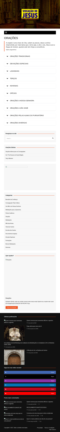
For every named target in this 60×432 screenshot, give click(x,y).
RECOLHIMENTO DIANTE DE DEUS (36, 407)
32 (42, 415)
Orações (8, 216)
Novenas (8, 247)
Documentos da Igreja (11, 233)
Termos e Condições (49, 427)
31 (40, 421)
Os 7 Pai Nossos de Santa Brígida (14, 155)
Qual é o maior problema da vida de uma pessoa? (39, 419)
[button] (30, 56)
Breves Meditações (11, 244)
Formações (8, 240)
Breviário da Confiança (11, 199)
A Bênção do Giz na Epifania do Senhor (37, 350)
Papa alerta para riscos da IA (34, 326)
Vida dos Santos (10, 226)
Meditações (9, 220)
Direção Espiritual (10, 237)
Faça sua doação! (11, 307)
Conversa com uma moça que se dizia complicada (40, 413)
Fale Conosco (52, 429)
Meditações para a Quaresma (13, 209)
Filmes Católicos (10, 213)
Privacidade (40, 427)
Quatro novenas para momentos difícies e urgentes (40, 320)
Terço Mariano (9, 158)
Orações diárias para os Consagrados (15, 151)
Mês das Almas (9, 223)
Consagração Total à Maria (13, 203)
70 (39, 409)
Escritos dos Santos (11, 230)
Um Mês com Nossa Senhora (13, 206)
